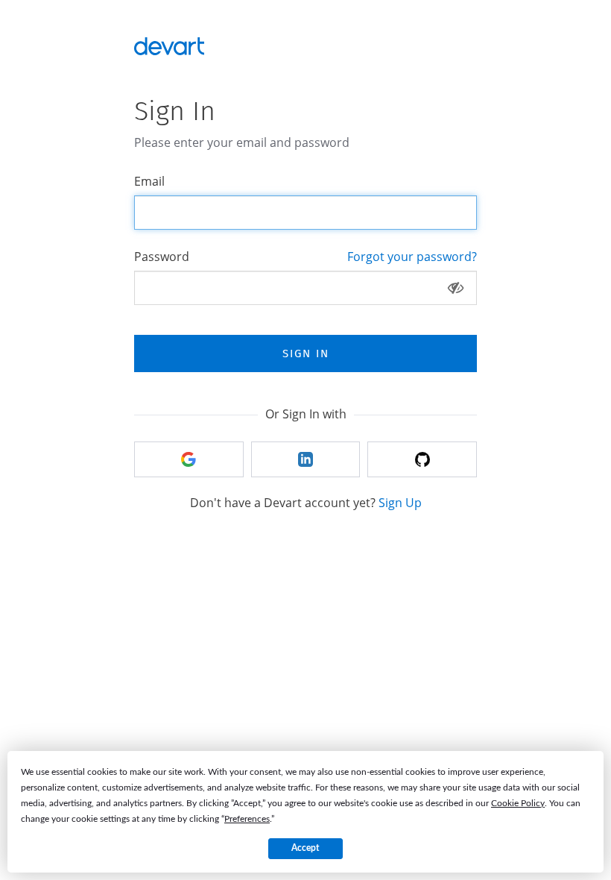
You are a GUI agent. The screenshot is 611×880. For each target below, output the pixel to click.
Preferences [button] (247, 818)
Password (161, 256)
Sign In (305, 353)
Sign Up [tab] (400, 502)
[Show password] (455, 287)
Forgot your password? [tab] (412, 256)
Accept (305, 847)
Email (149, 181)
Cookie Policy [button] (518, 803)
